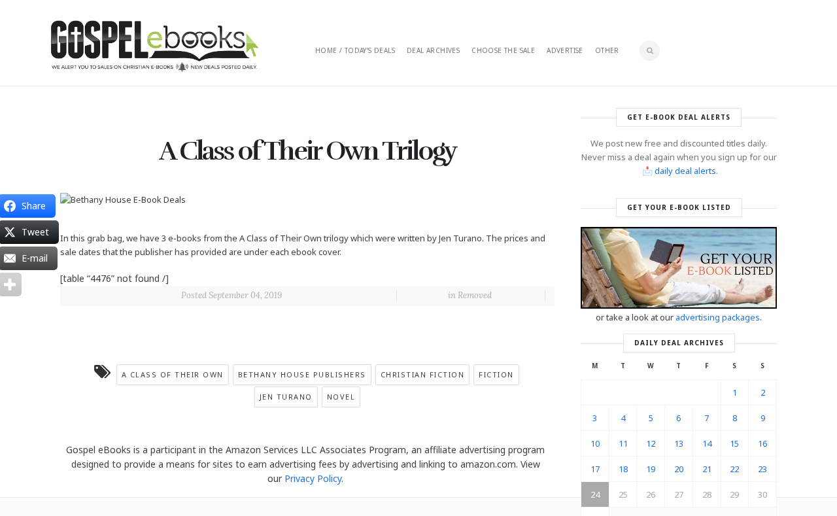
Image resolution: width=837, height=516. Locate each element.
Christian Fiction (423, 374)
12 (650, 443)
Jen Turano (286, 397)
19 (650, 469)
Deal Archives (433, 50)
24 (595, 494)
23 (762, 469)
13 (678, 443)
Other (607, 50)
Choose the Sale (503, 50)
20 (678, 469)
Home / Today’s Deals (355, 50)
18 (623, 469)
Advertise (565, 50)
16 (762, 443)
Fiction (496, 374)
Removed (475, 295)
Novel (341, 397)
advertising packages (717, 317)
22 (734, 469)
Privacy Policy (312, 478)
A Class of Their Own (173, 374)
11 (623, 443)
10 (595, 443)
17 (595, 469)
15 (734, 443)
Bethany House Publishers (302, 374)
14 (706, 443)
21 (706, 469)
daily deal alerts (685, 171)
